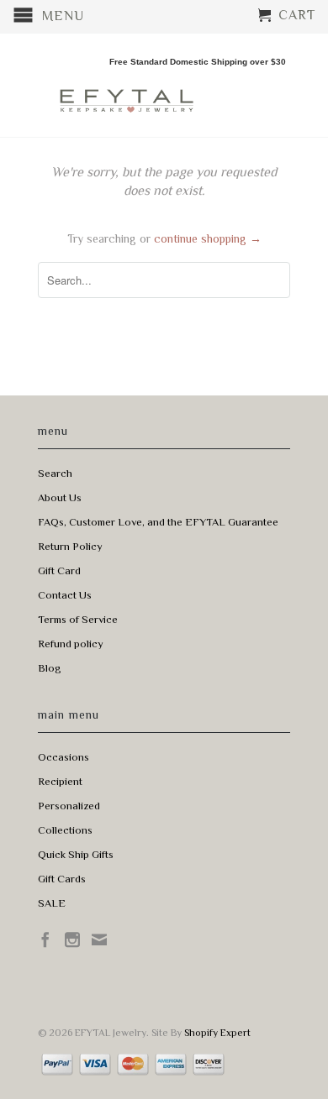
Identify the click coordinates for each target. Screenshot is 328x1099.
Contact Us (65, 595)
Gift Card (59, 570)
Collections (65, 830)
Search (55, 473)
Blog (49, 668)
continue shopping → (208, 238)
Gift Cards (62, 878)
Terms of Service (78, 619)
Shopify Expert (217, 1033)
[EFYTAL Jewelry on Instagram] (72, 939)
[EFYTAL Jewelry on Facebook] (45, 939)
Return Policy (70, 546)
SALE (52, 903)
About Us (60, 497)
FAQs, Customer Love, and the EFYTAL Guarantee (158, 521)
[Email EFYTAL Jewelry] (99, 939)
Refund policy (70, 643)
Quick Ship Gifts (76, 854)
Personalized (69, 805)
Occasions (63, 757)
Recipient (60, 781)
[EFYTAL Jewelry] (126, 86)
